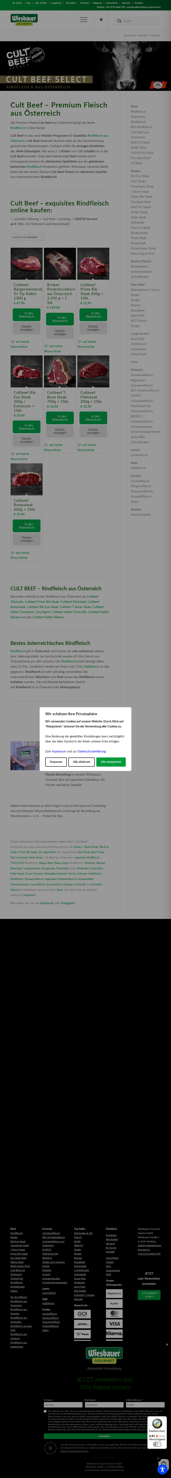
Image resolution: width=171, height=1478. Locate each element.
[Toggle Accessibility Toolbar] (162, 1469)
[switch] (157, 1444)
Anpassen (56, 762)
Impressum (59, 751)
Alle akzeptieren (111, 762)
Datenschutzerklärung (92, 751)
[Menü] (164, 1418)
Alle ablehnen (81, 762)
